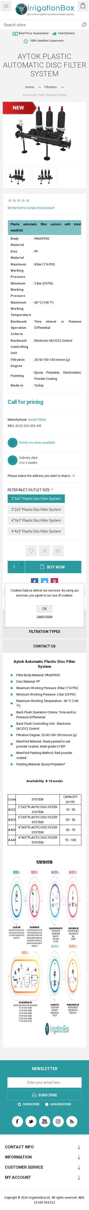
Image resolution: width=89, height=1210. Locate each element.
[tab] (44, 631)
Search (84, 25)
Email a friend (58, 550)
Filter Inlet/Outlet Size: (29, 490)
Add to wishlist (31, 550)
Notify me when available (37, 442)
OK (44, 609)
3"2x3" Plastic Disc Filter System (36, 510)
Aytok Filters (37, 419)
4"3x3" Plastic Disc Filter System (36, 520)
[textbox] (39, 25)
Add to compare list (44, 550)
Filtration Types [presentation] (44, 632)
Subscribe (31, 1104)
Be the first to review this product (31, 208)
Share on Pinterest (54, 582)
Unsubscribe (60, 1104)
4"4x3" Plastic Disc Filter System (36, 531)
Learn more (44, 616)
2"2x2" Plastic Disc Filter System (36, 499)
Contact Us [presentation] (44, 646)
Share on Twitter (44, 582)
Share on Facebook (34, 582)
